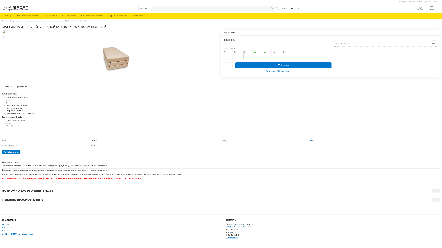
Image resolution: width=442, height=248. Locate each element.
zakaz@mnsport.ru (232, 238)
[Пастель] (267, 54)
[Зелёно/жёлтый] (248, 54)
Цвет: (226, 48)
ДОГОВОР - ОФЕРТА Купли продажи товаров (18, 234)
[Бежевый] (228, 54)
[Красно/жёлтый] (257, 54)
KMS (312, 141)
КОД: (225, 33)
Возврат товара (7, 231)
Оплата (4, 227)
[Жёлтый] (238, 54)
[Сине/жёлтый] (277, 54)
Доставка (5, 224)
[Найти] (272, 8)
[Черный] (287, 54)
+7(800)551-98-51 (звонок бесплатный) (239, 227)
